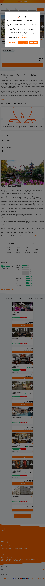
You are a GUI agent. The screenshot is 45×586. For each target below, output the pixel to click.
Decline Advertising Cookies (23, 43)
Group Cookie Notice (22, 37)
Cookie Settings (12, 42)
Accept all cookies (33, 42)
